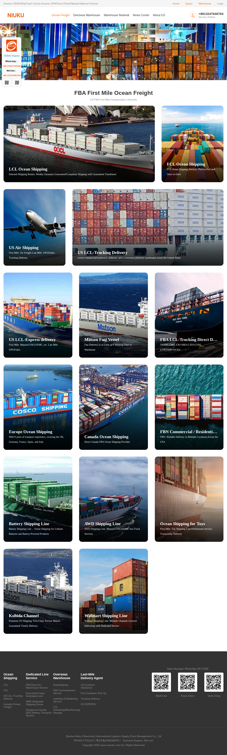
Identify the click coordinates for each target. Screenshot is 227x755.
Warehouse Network (116, 15)
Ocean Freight (61, 15)
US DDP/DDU (88, 704)
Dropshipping (60, 684)
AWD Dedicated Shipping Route (34, 703)
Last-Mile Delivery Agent (92, 676)
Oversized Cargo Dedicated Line (35, 694)
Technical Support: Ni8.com (137, 740)
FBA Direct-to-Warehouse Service (37, 686)
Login (220, 3)
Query (189, 3)
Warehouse (204, 3)
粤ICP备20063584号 (107, 740)
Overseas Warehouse (86, 15)
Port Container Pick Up (93, 693)
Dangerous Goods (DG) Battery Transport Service (39, 712)
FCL (6, 690)
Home (176, 3)
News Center (141, 15)
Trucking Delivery (90, 698)
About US (159, 15)
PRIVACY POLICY (84, 740)
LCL (6, 684)
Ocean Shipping (10, 676)
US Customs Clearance (88, 686)
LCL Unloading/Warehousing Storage (66, 710)
